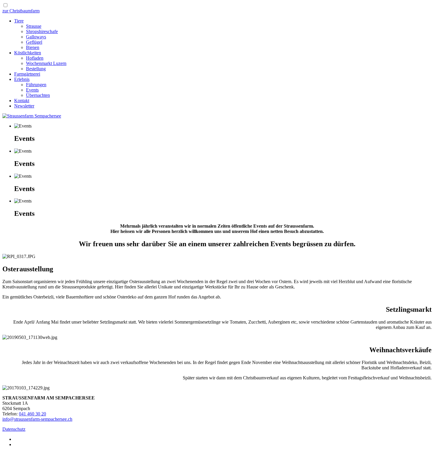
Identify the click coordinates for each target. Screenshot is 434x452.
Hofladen (34, 58)
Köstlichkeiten (27, 52)
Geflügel (34, 42)
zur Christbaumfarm (21, 10)
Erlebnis (22, 79)
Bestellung (36, 68)
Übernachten (38, 95)
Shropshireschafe (42, 31)
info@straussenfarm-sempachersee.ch (37, 419)
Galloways (36, 36)
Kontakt (21, 100)
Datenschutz (13, 429)
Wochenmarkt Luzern (46, 63)
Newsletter (24, 105)
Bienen (32, 47)
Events (32, 89)
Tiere (19, 20)
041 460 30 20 (32, 413)
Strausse (33, 26)
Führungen (36, 84)
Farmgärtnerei (27, 73)
